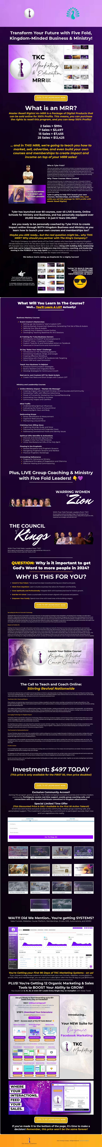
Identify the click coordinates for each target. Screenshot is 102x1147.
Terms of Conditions (84, 1140)
